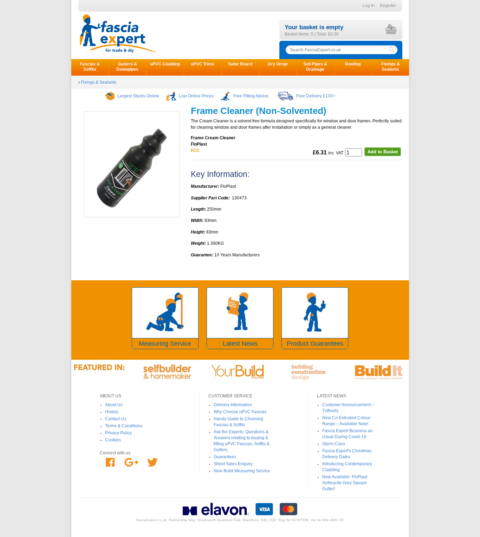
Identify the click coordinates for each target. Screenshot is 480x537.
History (111, 411)
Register (388, 5)
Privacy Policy (118, 432)
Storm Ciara (333, 443)
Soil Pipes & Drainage (315, 67)
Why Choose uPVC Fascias (240, 411)
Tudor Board (240, 64)
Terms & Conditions (123, 425)
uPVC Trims (202, 64)
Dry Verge (278, 64)
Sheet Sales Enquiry (233, 463)
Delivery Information (233, 404)
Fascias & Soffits (90, 67)
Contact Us (115, 418)
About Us (114, 404)
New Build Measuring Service (242, 470)
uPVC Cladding (165, 64)
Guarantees (225, 456)
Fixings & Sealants (390, 67)
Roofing (353, 64)
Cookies (113, 439)
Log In (369, 5)
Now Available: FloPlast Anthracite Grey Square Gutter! (344, 482)
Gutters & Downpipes (127, 67)
